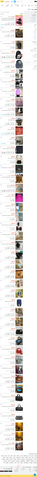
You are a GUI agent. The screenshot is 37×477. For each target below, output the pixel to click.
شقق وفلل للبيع (29, 5)
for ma (7, 457)
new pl (18, 455)
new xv (23, 457)
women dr (35, 462)
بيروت (21, 455)
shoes (35, 455)
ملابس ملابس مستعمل (29, 459)
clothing (31, 462)
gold (35, 457)
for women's (11, 462)
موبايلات (25, 5)
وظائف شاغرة (2, 5)
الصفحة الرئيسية (35, 7)
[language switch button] (12, 1)
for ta (29, 455)
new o (4, 457)
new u (15, 455)
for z (8, 455)
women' (11, 459)
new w (6, 455)
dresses (7, 462)
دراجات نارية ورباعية (12, 5)
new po (26, 457)
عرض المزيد (33, 21)
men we (15, 459)
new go (32, 455)
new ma (19, 459)
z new (14, 457)
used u (22, 462)
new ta (11, 457)
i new (11, 455)
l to (4, 462)
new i (30, 457)
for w (33, 457)
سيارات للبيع (32, 5)
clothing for (25, 455)
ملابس (18, 462)
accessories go (26, 462)
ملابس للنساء (23, 459)
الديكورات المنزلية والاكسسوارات (7, 5)
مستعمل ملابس (18, 457)
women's (3, 459)
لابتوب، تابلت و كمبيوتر (22, 5)
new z (2, 455)
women (7, 459)
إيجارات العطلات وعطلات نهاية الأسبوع (17, 5)
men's (15, 462)
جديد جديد (35, 459)
